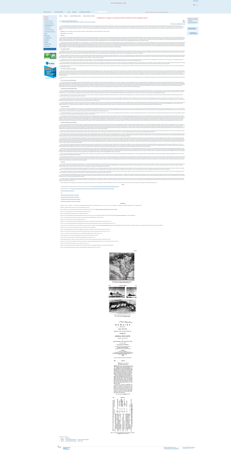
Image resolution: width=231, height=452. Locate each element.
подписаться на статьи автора (72, 20)
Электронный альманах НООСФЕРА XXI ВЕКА (192, 28)
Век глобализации (48, 27)
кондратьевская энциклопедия (84, 11)
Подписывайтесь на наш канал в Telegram (193, 33)
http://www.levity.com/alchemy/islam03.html (93, 188)
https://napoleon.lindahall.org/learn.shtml (67, 190)
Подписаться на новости (192, 22)
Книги (45, 33)
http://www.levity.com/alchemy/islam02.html (78, 188)
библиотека (74, 11)
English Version (195, 0)
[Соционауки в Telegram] (194, 5)
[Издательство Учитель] (50, 58)
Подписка (46, 42)
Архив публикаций (66, 449)
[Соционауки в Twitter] (197, 5)
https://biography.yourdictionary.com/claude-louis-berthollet (70, 199)
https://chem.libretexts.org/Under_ (105, 225)
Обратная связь (47, 44)
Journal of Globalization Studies (50, 31)
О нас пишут (47, 46)
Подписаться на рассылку (49, 48)
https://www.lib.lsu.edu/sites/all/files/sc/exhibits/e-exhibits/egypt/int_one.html (106, 186)
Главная (46, 16)
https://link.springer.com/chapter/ (121, 215)
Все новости (190, 20)
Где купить (46, 40)
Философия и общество (49, 20)
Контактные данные (66, 447)
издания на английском (58, 11)
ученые (68, 11)
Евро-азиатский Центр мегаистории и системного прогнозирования (156, 12)
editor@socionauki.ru (169, 448)
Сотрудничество (47, 38)
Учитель (193, 447)
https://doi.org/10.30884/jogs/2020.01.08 (178, 23)
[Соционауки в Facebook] (195, 5)
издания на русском (46, 11)
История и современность (49, 22)
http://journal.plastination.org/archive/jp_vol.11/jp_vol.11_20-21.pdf (106, 209)
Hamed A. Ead (63, 20)
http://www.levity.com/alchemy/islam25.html (107, 188)
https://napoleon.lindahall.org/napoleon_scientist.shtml (70, 197)
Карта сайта (65, 448)
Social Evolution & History (49, 29)
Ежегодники (47, 35)
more (72, 33)
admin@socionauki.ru (175, 448)
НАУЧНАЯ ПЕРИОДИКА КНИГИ (118, 3)
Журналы (46, 19)
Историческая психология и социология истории (49, 25)
